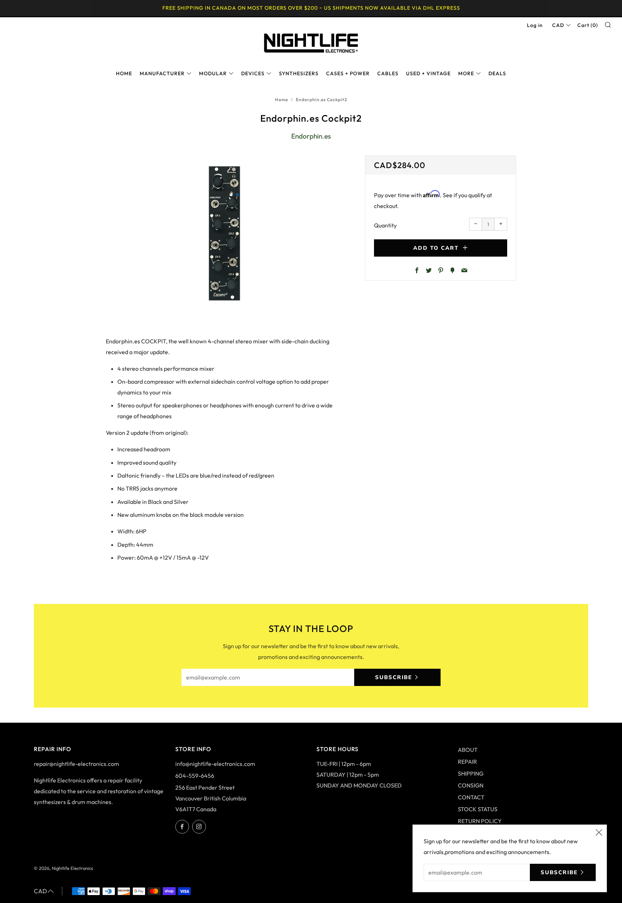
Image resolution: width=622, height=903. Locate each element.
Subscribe (393, 677)
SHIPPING (470, 773)
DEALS (497, 73)
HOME (124, 73)
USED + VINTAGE (428, 73)
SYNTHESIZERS (299, 73)
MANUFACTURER (162, 73)
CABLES (387, 73)
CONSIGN (470, 785)
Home (281, 99)
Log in (535, 25)
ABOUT (468, 749)
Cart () (587, 25)
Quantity (385, 225)
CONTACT (471, 797)
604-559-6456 (194, 775)
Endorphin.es (311, 136)
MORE (466, 73)
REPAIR (467, 761)
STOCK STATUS (477, 809)
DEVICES (253, 73)
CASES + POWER (348, 73)
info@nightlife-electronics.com (215, 763)
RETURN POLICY (480, 821)
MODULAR (213, 73)
